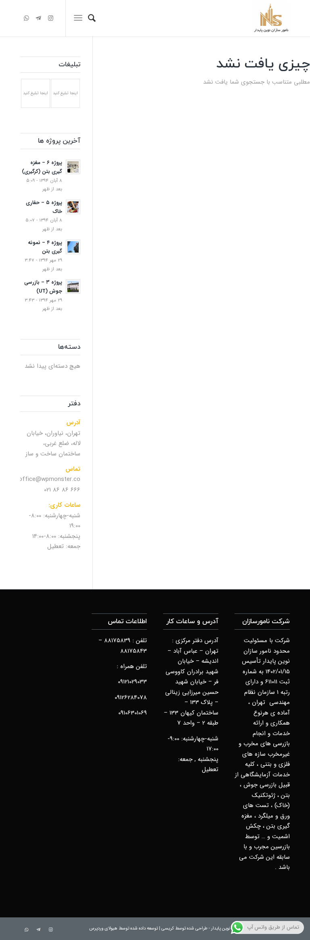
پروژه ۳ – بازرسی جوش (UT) (43, 286)
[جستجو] (92, 18)
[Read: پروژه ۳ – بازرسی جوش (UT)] (73, 286)
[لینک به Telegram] (38, 18)
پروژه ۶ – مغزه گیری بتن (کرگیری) (42, 167)
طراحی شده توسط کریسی (184, 928)
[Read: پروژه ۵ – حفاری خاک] (73, 207)
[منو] (78, 18)
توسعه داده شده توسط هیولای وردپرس (123, 928)
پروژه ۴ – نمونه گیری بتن (45, 247)
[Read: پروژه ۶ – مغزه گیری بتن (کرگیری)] (73, 167)
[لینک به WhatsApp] (26, 18)
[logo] (271, 18)
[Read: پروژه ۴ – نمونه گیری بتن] (73, 247)
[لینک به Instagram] (50, 18)
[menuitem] (92, 18)
